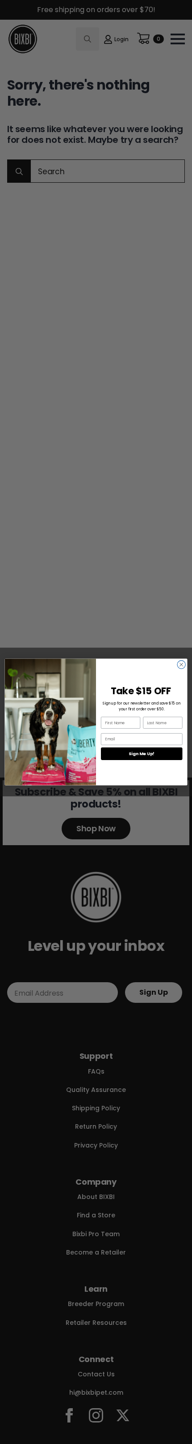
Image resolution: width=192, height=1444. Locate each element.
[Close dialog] (181, 665)
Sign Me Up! (141, 753)
